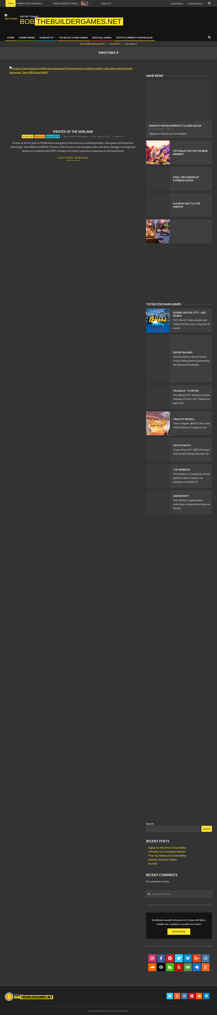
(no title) (152, 863)
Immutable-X (52, 136)
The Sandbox (181, 469)
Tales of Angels (183, 419)
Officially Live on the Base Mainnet (166, 851)
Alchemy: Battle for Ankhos (54, 3)
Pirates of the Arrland (73, 131)
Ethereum (39, 136)
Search (150, 823)
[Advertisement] (179, 272)
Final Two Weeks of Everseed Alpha (167, 855)
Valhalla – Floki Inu (186, 390)
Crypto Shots (182, 445)
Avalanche (27, 136)
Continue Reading (73, 157)
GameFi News (157, 129)
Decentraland (182, 352)
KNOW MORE (178, 931)
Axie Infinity (181, 495)
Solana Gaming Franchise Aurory (105, 3)
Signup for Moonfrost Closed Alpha (175, 125)
